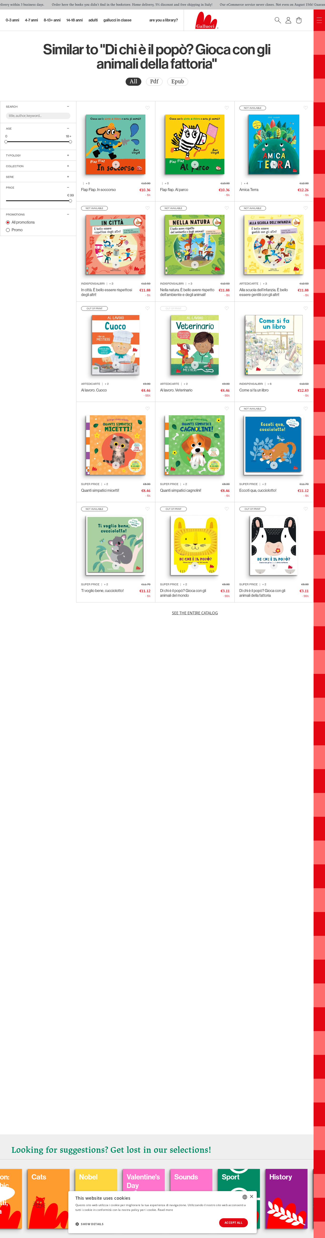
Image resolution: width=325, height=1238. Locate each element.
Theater (281, 1177)
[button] (89, 1224)
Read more (165, 1210)
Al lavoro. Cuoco (94, 390)
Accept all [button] (233, 1223)
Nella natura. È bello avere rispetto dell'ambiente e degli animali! (187, 292)
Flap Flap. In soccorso (98, 189)
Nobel (40, 1177)
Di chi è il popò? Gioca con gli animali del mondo (183, 593)
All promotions (23, 222)
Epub (177, 81)
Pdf (154, 81)
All (133, 81)
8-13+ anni (52, 20)
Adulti (93, 20)
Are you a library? (163, 20)
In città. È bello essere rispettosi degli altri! (106, 292)
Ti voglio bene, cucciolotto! (102, 590)
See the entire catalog (195, 613)
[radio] (133, 82)
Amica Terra (248, 189)
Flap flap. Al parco (174, 189)
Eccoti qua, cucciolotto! (257, 490)
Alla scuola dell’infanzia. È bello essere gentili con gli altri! (263, 292)
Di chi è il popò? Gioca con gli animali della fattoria (262, 593)
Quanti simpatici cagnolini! (180, 490)
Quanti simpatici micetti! (100, 490)
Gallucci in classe (117, 20)
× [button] (251, 1196)
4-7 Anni (31, 20)
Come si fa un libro (254, 390)
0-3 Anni (12, 20)
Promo (17, 230)
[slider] (6, 141)
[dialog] (162, 1212)
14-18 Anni (74, 20)
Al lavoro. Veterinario (176, 390)
